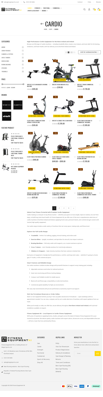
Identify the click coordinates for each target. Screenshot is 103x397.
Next (73, 208)
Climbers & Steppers (7, 54)
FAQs (89, 2)
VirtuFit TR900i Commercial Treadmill (85, 85)
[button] (99, 9)
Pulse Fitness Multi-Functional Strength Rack (17, 138)
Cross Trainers (5, 58)
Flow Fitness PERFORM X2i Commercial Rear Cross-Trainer (86, 194)
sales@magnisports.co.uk (11, 2)
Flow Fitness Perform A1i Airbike (36, 157)
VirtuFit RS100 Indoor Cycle (60, 84)
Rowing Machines (6, 65)
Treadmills (4, 71)
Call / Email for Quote (17, 143)
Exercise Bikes (5, 61)
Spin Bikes (4, 68)
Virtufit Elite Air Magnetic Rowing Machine (37, 85)
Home (45, 29)
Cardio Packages (5, 51)
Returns (98, 2)
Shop (50, 29)
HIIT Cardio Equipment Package (17, 167)
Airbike (3, 47)
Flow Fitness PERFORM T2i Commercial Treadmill (84, 121)
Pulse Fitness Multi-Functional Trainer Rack (17, 153)
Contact (80, 2)
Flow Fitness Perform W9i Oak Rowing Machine (86, 157)
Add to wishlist (50, 84)
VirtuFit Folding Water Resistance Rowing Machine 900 (37, 194)
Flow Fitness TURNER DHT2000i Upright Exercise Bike (36, 121)
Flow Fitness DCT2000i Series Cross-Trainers (60, 157)
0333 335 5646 (30, 2)
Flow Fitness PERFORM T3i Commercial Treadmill (59, 194)
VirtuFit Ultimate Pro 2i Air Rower (62, 121)
